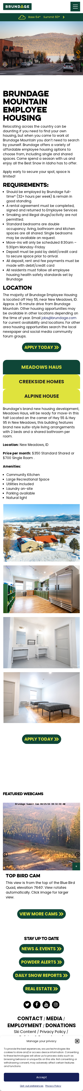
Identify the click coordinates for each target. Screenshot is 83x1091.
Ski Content (25, 1031)
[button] (77, 1041)
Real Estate (38, 989)
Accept (41, 1077)
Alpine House (41, 396)
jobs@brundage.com (59, 318)
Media (54, 1018)
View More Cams (38, 914)
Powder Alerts (38, 962)
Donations (60, 1025)
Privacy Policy (53, 1086)
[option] (41, 854)
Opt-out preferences (31, 1086)
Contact (30, 1018)
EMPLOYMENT (24, 1025)
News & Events (39, 949)
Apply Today (38, 347)
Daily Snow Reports (38, 975)
